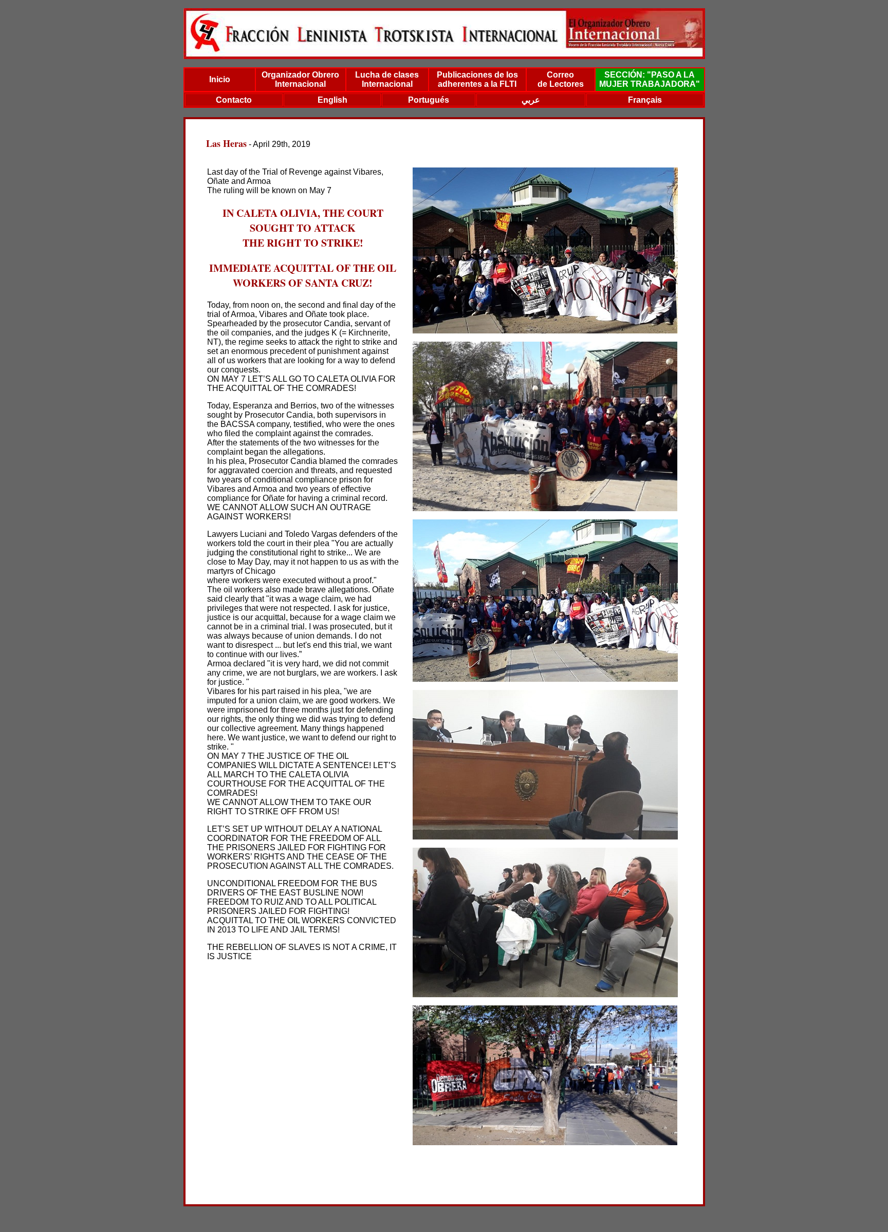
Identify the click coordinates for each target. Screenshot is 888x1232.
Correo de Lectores (561, 79)
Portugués (428, 100)
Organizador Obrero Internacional (300, 79)
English (332, 100)
